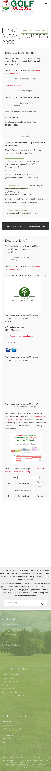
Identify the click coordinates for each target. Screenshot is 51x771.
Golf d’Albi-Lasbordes (10, 624)
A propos (5, 732)
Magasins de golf (8, 678)
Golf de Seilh (7, 638)
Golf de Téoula (7, 641)
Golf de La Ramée (9, 635)
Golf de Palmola (8, 631)
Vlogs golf (6, 685)
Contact (5, 742)
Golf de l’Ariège (8, 628)
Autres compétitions (36, 226)
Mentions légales (8, 735)
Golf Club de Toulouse (11, 645)
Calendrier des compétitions (13, 695)
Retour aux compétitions (34, 30)
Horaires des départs (17, 185)
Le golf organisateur (14, 226)
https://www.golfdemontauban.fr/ (19, 336)
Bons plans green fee (10, 674)
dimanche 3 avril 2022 (13, 85)
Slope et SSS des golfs (10, 688)
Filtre (14, 478)
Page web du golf (15, 161)
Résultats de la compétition (20, 210)
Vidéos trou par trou (10, 681)
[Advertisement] (25, 539)
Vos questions (7, 739)
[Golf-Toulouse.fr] (18, 5)
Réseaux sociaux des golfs (12, 728)
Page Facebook (8, 725)
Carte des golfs (8, 648)
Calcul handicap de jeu (11, 692)
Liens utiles (6, 721)
